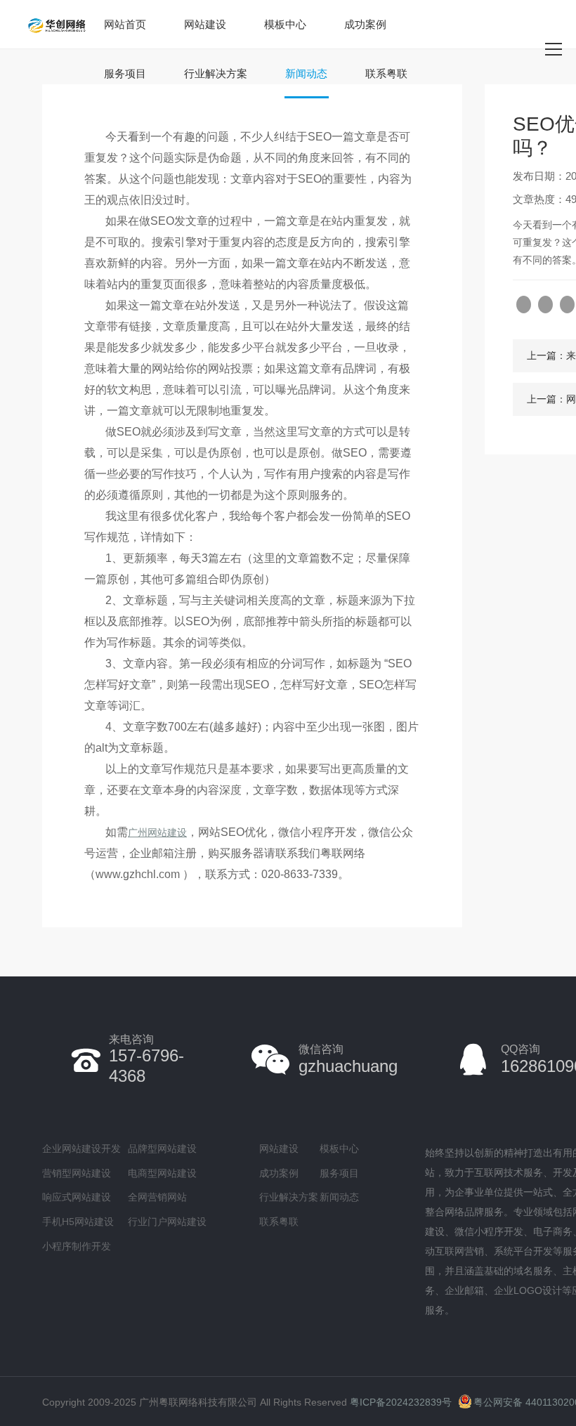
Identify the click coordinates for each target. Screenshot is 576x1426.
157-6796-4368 (146, 1059)
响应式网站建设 (76, 1197)
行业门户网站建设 (167, 1221)
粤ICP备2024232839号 (401, 1402)
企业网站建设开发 (81, 1148)
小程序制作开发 (76, 1246)
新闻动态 (306, 73)
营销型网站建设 (76, 1173)
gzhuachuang (348, 1059)
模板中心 (285, 24)
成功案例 (365, 24)
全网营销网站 (157, 1197)
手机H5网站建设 (78, 1221)
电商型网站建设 (162, 1173)
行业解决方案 (215, 73)
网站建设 (205, 24)
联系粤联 (386, 73)
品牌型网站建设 (162, 1148)
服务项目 (125, 73)
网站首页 (125, 24)
